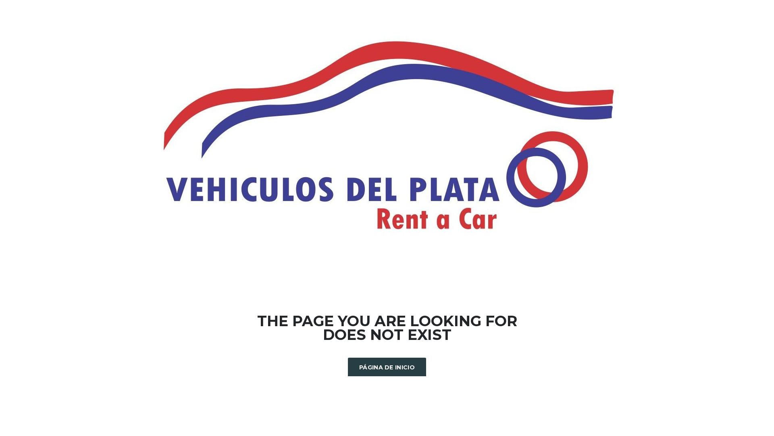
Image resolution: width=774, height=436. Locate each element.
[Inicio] (387, 136)
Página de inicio (387, 367)
